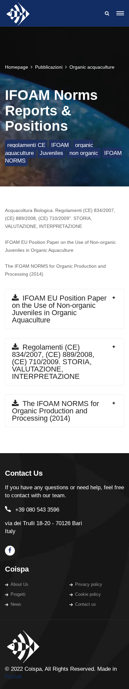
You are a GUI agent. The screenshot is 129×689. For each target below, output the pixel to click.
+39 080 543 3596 (37, 510)
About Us (19, 584)
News (16, 604)
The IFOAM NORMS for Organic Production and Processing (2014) (55, 411)
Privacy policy (88, 584)
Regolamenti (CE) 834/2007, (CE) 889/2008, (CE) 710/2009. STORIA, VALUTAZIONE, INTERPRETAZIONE (53, 361)
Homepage (16, 67)
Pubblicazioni (49, 67)
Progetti (18, 594)
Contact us (85, 604)
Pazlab (13, 676)
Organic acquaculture (91, 67)
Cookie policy (88, 594)
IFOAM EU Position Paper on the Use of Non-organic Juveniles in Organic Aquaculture (59, 309)
